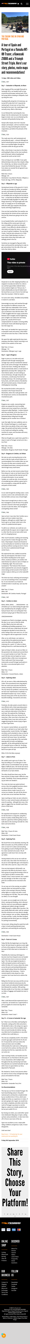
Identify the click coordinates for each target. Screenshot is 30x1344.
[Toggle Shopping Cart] (18, 4)
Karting (4, 1256)
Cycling (4, 1252)
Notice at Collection (8, 1318)
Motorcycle (5, 1254)
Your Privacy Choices (22, 1316)
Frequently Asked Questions (14, 1261)
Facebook (14, 1284)
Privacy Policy (5, 1316)
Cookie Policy (13, 1316)
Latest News (15, 1257)
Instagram (14, 1288)
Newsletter (14, 1282)
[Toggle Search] (21, 4)
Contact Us (5, 1282)
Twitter (13, 1286)
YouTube (13, 1290)
